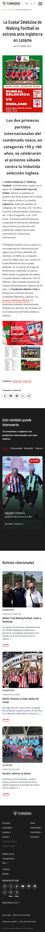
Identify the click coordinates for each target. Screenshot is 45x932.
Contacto (5, 869)
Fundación (27, 381)
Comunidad (16, 381)
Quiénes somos (8, 854)
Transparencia (9, 858)
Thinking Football (10, 841)
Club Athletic (36, 832)
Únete (32, 823)
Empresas (35, 837)
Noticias (10, 10)
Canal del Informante (27, 921)
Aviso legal (6, 915)
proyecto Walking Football (15, 300)
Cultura (6, 837)
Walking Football (15, 513)
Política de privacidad (21, 915)
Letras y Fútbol (9, 846)
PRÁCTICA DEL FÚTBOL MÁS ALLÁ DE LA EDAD (18, 517)
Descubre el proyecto (14, 524)
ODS (5, 863)
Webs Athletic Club (11, 902)
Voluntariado (36, 827)
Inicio (4, 10)
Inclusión (7, 832)
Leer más (5, 645)
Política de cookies (9, 921)
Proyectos (6, 823)
